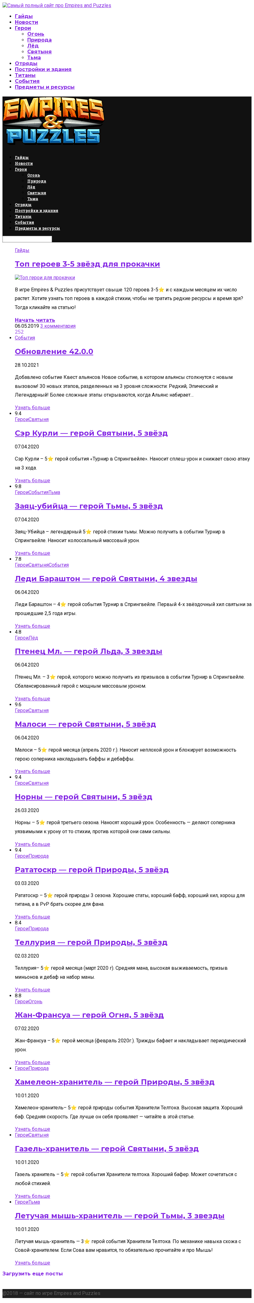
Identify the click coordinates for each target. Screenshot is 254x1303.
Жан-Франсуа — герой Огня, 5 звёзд (89, 1014)
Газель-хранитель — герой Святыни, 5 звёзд (107, 1148)
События (27, 81)
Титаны (25, 75)
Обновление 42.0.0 (54, 351)
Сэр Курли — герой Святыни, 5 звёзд (91, 433)
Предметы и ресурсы (45, 87)
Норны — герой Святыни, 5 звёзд (83, 796)
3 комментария (58, 326)
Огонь (35, 34)
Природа (39, 40)
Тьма (34, 58)
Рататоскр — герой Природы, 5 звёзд (92, 869)
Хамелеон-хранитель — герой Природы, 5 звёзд (115, 1081)
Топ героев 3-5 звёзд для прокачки (87, 263)
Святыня (39, 52)
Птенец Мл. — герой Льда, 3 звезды (88, 651)
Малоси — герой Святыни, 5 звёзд (85, 724)
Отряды (26, 63)
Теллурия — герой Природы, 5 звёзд (91, 942)
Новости (26, 22)
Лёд (33, 46)
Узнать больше (32, 408)
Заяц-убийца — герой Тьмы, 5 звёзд (89, 505)
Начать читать (35, 320)
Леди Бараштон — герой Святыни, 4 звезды (106, 578)
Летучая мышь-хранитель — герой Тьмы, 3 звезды (120, 1215)
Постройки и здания (43, 69)
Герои (23, 28)
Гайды (24, 16)
